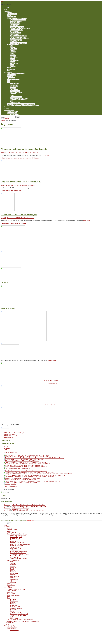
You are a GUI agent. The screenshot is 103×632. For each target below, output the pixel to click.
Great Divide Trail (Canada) (18, 37)
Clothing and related (16, 92)
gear (9, 158)
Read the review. (52, 360)
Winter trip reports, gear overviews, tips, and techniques (23, 105)
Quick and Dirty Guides (13, 79)
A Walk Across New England (18, 43)
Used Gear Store (9, 437)
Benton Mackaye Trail (16, 30)
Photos (9, 67)
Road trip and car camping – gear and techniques (21, 104)
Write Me (6, 108)
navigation (7, 223)
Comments (7, 448)
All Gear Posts (14, 83)
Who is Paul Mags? (12, 111)
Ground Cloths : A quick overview (33, 465)
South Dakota (14, 63)
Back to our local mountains (29, 482)
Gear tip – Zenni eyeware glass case (36, 471)
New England (14, 57)
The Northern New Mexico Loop (19, 38)
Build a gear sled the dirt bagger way (36, 466)
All (16, 452)
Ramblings (7, 11)
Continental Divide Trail (17, 27)
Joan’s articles (14, 114)
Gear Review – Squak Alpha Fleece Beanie (42, 476)
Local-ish (13, 484)
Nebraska (13, 56)
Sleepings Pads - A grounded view (21, 468)
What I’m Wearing (15, 91)
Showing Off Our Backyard (28, 479)
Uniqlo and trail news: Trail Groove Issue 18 (21, 182)
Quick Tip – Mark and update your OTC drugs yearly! (50, 475)
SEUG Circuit (14, 41)
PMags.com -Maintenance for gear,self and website (24, 149)
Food (8, 81)
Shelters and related (16, 97)
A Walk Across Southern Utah (18, 35)
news (21, 158)
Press (8, 70)
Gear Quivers (14, 86)
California (13, 51)
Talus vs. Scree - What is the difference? (40, 463)
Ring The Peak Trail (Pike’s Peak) (20, 28)
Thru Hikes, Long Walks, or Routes (17, 18)
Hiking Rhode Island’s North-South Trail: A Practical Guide (55, 473)
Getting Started (11, 75)
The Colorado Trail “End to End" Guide (38, 455)
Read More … (47, 155)
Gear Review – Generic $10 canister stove (42, 472)
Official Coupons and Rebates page (13, 435)
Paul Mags (25, 152)
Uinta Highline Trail (15, 33)
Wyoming (13, 66)
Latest (5, 449)
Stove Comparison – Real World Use (37, 462)
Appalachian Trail (15, 22)
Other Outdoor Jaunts (13, 44)
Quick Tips (10, 76)
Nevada (12, 59)
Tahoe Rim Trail (14, 31)
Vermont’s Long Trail (16, 21)
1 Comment (30, 218)
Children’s (55, 380)
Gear (8, 82)
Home (3, 120)
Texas (12, 65)
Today (5, 452)
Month (13, 452)
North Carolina (14, 60)
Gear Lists (13, 88)
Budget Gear (14, 89)
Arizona (12, 50)
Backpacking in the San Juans (31, 478)
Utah (11, 46)
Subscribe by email (9, 107)
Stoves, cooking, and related (18, 99)
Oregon (12, 62)
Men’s (51, 380)
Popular (6, 446)
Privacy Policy (30, 520)
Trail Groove (18, 190)
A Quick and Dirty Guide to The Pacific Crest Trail (29, 459)
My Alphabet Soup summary (18, 20)
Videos (9, 15)
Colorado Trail (14, 25)
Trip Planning (11, 78)
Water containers (15, 102)
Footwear (13, 94)
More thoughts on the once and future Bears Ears (47, 481)
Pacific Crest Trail (15, 24)
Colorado (13, 47)
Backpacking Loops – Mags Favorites (37, 456)
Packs (12, 95)
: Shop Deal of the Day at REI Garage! (14, 432)
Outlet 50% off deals (10, 434)
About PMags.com (9, 110)
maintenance (15, 158)
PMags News (11, 69)
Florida (12, 53)
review (12, 190)
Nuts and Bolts (8, 72)
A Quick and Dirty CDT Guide (30, 461)
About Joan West (12, 113)
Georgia (12, 54)
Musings (9, 12)
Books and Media (12, 14)
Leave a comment (33, 152)
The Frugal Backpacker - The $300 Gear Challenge (49, 458)
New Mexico (13, 49)
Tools (11, 101)
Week (9, 452)
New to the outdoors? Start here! (16, 73)
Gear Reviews (14, 85)
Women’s (46, 380)
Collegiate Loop (14, 34)
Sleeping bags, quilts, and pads (19, 98)
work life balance (34, 158)
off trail (16, 223)
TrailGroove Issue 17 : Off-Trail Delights (19, 214)
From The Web (11, 17)
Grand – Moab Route (16, 40)
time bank (26, 158)
